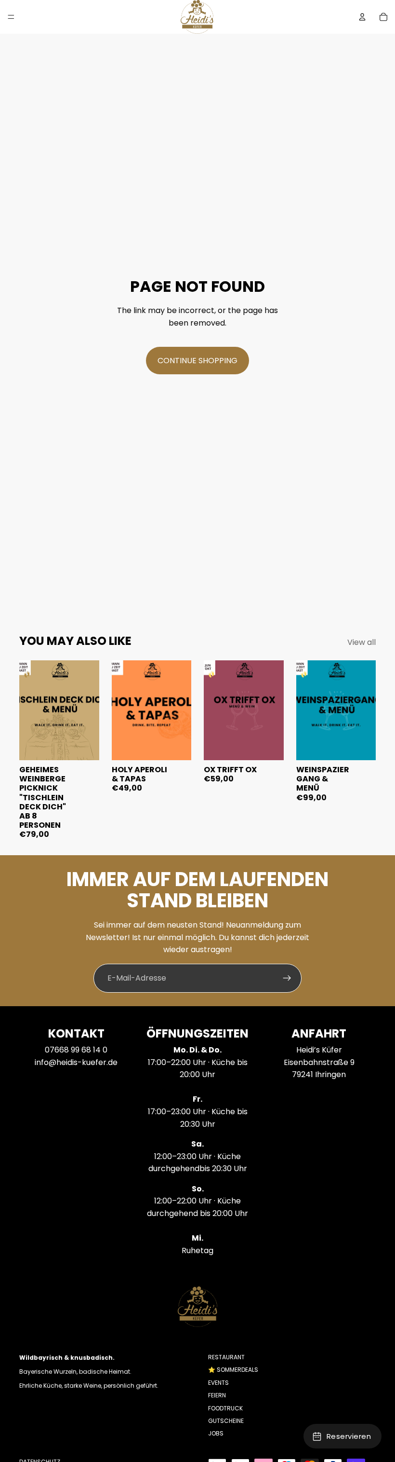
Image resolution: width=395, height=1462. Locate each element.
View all (361, 642)
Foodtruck (225, 1408)
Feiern (217, 1395)
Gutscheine (226, 1421)
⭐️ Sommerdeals (233, 1370)
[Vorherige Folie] (29, 710)
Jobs (216, 1433)
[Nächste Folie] (88, 710)
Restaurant (226, 1357)
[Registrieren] (287, 978)
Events (218, 1383)
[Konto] (362, 16)
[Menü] (11, 17)
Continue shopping (197, 360)
